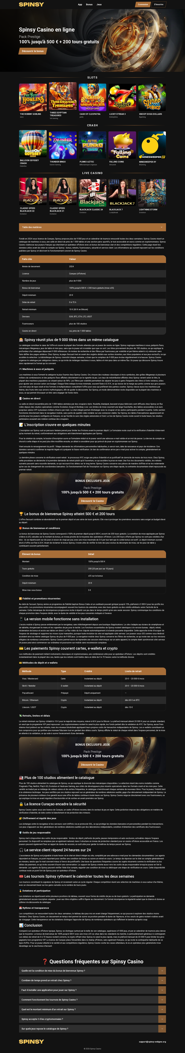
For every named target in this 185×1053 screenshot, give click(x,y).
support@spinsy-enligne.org (152, 1042)
